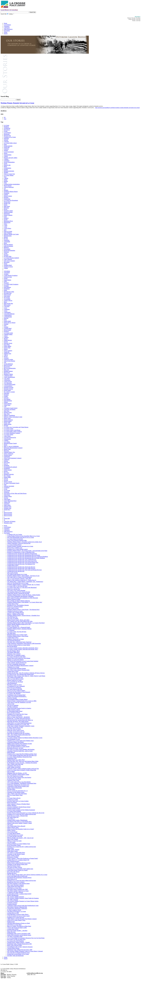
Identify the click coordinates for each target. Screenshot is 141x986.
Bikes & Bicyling (8, 303)
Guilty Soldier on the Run (13, 767)
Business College (8, 374)
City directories (8, 383)
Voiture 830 (7, 502)
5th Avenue (7, 297)
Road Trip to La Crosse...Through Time (17, 815)
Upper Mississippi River (10, 500)
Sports (5, 163)
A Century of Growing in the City (16, 731)
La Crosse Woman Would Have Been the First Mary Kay (22, 755)
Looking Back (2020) (12, 671)
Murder (6, 338)
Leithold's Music (8, 334)
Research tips (7, 135)
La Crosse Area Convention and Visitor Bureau (16, 427)
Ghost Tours (7, 405)
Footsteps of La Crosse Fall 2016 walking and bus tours (21, 814)
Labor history (7, 436)
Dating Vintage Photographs (14, 787)
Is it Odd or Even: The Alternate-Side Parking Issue (20, 674)
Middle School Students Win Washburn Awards (19, 743)
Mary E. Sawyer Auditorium (11, 446)
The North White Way (13, 817)
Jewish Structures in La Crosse (15, 835)
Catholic (6, 178)
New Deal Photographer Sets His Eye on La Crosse (20, 537)
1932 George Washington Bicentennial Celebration (20, 596)
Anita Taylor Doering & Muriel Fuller (17, 540)
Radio (5, 290)
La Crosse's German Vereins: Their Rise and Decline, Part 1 (22, 649)
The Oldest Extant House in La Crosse (17, 574)
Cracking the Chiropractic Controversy (17, 908)
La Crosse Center (8, 333)
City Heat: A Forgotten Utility (15, 936)
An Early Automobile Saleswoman (16, 664)
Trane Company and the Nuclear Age (16, 662)
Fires (5, 325)
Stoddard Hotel (8, 265)
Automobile (7, 241)
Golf (5, 406)
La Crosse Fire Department (11, 200)
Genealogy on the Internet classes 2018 (17, 864)
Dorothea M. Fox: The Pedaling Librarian (18, 605)
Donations (6, 193)
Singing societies (8, 212)
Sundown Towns (8, 266)
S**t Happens (10, 630)
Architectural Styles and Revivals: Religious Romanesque (22, 553)
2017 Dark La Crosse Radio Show (16, 852)
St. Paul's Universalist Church (11, 483)
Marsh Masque (11, 752)
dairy (5, 230)
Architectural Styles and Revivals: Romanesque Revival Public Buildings (26, 558)
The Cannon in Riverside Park (15, 677)
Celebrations (7, 380)
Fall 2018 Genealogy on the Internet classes (18, 883)
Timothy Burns (8, 496)
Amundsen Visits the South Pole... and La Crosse (20, 751)
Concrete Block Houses (13, 948)
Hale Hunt (6, 411)
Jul (4, 117)
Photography (7, 222)
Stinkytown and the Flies (13, 589)
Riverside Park (8, 293)
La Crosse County (8, 428)
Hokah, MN (7, 422)
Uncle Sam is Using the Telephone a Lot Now (19, 702)
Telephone (6, 492)
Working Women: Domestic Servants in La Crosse (17, 103)
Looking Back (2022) (12, 603)
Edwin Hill (7, 518)
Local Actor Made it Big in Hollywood (17, 876)
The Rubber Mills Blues (13, 652)
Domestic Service (8, 389)
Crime (5, 227)
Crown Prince (7, 228)
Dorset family (7, 390)
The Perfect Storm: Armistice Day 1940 (17, 889)
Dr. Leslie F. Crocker (9, 392)
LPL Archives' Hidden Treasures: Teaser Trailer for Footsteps (23, 898)
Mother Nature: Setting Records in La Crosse (18, 863)
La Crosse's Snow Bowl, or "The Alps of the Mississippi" (22, 587)
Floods (5, 278)
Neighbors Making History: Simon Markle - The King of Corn (23, 575)
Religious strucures (9, 474)
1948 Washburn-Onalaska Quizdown (16, 745)
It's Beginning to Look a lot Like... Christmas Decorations (22, 762)
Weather (6, 172)
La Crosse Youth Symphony (11, 284)
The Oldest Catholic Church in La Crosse (18, 891)
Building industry (8, 371)
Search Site (3, 14)
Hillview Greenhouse (9, 415)
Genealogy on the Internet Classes (16, 854)
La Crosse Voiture (8, 434)
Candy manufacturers (9, 377)
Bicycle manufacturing (10, 368)
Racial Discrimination (9, 250)
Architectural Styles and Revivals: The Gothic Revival (21, 568)
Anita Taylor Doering (9, 361)
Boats (5, 243)
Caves (5, 308)
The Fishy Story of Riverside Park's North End (19, 642)
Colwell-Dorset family (9, 384)
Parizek (6, 341)
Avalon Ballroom (8, 364)
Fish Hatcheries (8, 400)
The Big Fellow (11, 789)
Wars (5, 177)
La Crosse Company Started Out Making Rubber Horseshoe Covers (24, 737)
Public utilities (7, 346)
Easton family (7, 321)
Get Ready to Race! (12, 902)
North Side (7, 147)
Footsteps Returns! (12, 904)
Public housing (8, 470)
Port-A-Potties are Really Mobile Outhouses (18, 600)
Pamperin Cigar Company (14, 653)
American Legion (8, 359)
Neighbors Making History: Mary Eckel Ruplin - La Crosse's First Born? (26, 623)
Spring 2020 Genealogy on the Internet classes (19, 935)
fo (4, 520)
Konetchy (6, 331)
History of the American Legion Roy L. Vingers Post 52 (21, 580)
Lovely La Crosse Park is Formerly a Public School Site (21, 770)
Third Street (7, 495)
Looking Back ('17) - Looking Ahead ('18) (18, 860)
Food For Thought (12, 698)
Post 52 (6, 464)
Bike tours (6, 369)
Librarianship (7, 439)
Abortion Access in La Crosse (15, 611)
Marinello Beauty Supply (10, 443)
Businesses (7, 134)
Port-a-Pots (7, 462)
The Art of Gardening (12, 705)
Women (6, 150)
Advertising (7, 271)
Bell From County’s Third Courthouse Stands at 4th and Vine (23, 768)
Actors (5, 253)
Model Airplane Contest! (13, 709)
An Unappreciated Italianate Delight (16, 668)
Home (5, 23)
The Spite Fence (11, 633)
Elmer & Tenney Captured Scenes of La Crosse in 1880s (21, 701)
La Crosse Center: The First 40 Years (16, 631)
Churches (6, 141)
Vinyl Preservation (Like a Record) (16, 826)
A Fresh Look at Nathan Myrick (15, 612)
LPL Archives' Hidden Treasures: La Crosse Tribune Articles (22, 901)
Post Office (7, 344)
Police (5, 224)
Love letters (7, 442)
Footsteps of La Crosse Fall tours (15, 917)
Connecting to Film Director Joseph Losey (18, 786)
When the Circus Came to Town (15, 730)
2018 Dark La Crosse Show (14, 888)
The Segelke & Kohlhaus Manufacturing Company (20, 665)
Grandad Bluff (7, 328)
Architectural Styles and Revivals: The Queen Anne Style (22, 561)
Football (6, 327)
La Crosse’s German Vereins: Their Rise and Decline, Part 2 (22, 648)
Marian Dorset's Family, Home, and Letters (18, 620)
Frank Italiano (7, 280)
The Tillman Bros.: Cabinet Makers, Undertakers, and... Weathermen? (25, 581)
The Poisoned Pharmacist (13, 640)
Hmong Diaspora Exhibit (13, 599)
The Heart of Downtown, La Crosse (16, 911)
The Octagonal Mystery (13, 861)
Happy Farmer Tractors (13, 855)
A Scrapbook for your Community (16, 686)
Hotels (5, 204)
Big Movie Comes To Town (14, 684)
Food (5, 216)
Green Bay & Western (9, 409)
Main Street (7, 206)
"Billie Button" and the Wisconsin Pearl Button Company (22, 918)
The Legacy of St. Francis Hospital (16, 590)
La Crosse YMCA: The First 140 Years (17, 586)
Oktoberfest (7, 456)
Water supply (7, 505)
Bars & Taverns (8, 365)
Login (21, 964)
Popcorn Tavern (8, 343)
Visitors (6, 156)
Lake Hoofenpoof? (12, 683)
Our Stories (7, 30)
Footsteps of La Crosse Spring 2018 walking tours (20, 868)
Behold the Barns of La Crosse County (17, 634)
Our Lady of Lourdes (12, 618)
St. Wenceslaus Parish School (14, 711)
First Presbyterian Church (13, 865)
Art (5, 188)
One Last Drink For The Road (15, 681)
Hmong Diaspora (8, 419)
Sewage (6, 480)
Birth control (7, 305)
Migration (6, 207)
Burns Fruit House (12, 802)
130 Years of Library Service (14, 867)
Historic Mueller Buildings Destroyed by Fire (19, 624)
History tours (7, 418)
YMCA (6, 355)
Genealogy (7, 26)
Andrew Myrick (8, 300)
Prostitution (7, 468)
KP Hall (6, 425)
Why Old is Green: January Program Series (18, 670)
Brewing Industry (8, 244)
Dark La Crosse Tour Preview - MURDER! (18, 717)
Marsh (5, 445)
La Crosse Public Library (10, 143)
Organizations (7, 168)
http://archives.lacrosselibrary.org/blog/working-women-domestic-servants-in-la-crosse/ (117, 107)
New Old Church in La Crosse (15, 776)
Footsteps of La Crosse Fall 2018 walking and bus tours (21, 880)
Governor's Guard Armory (11, 408)
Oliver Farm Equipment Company (13, 458)
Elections (6, 394)
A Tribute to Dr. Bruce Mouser (15, 892)
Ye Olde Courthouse (12, 706)
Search (5, 33)
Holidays (6, 218)
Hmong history (8, 421)
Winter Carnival (11, 830)
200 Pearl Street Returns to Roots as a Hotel (18, 923)
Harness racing (8, 412)
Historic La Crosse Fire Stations (15, 659)
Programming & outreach (10, 467)
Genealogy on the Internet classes (15, 792)
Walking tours (7, 353)
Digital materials (8, 146)
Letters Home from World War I (15, 886)
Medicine (6, 247)
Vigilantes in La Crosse (13, 667)
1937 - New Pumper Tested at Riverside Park (19, 734)
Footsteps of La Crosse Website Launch (17, 549)
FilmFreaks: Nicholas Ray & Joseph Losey (18, 784)
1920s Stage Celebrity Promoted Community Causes (20, 726)
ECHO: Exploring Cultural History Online (18, 774)
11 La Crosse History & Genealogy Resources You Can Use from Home (25, 938)
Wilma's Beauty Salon (13, 827)
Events (5, 131)
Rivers (5, 209)
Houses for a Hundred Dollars (15, 606)
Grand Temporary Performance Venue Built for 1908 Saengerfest (24, 643)
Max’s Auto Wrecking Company (15, 885)
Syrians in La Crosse (12, 799)
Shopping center (8, 523)
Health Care (7, 203)
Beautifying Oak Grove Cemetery (16, 882)
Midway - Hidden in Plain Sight (15, 614)
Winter (5, 179)
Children (6, 159)
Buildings (6, 126)
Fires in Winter (11, 771)
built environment (8, 246)
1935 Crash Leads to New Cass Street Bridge (19, 782)
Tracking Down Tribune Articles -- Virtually (18, 942)
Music (5, 166)
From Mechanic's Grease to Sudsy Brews (17, 914)
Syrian (5, 489)
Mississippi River (8, 221)
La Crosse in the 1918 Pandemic (15, 941)
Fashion (6, 194)
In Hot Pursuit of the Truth (14, 779)
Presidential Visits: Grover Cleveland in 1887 (18, 933)
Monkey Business (11, 805)
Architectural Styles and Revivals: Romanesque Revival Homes (23, 555)
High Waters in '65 (12, 879)
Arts (5, 362)
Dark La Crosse (8, 231)
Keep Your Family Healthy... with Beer (17, 930)
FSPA (5, 281)
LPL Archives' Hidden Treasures (15, 896)
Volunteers (6, 503)
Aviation (6, 274)
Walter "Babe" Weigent (13, 849)
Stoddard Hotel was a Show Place (16, 759)
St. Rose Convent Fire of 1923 (15, 727)
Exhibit (6, 396)
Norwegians (7, 249)
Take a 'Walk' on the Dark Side (15, 764)
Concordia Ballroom (9, 313)
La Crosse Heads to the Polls (14, 689)
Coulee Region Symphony (11, 275)
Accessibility (7, 299)
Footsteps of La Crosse (10, 137)
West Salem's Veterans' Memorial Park (17, 907)
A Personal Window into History (15, 742)
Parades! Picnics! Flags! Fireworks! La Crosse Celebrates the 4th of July (25, 812)
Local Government (9, 151)
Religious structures (9, 171)
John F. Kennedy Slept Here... (15, 715)
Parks (5, 144)
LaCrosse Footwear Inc (10, 437)
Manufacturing (8, 235)
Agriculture (7, 272)
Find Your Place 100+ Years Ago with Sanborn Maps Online (22, 761)
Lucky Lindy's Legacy (13, 608)
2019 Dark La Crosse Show (14, 924)
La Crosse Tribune (8, 175)
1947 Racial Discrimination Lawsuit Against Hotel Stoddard (22, 661)
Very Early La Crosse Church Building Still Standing (21, 749)
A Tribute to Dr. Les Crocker (14, 534)
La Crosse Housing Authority (11, 258)
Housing (6, 197)
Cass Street (7, 378)
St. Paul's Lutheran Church (14, 910)
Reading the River (12, 873)
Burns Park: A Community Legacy (16, 655)
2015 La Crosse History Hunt (14, 795)
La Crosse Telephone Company (12, 433)
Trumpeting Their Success (14, 765)
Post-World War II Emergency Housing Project (19, 877)
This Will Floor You (12, 617)
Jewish (5, 219)
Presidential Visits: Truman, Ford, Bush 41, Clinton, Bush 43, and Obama (26, 676)
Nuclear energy (8, 455)
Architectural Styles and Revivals (15, 571)
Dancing (6, 318)
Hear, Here (7, 414)
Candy (5, 225)
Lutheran (6, 337)
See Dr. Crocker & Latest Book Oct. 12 (17, 790)
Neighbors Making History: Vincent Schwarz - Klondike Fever (23, 615)
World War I (7, 509)
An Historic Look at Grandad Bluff (16, 695)
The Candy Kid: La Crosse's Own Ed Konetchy (19, 577)
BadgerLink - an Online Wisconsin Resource (18, 718)
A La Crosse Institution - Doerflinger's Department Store (21, 783)
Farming (6, 324)
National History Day (9, 452)
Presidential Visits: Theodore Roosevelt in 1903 (19, 944)
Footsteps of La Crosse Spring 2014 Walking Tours (20, 740)
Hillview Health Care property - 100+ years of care (20, 838)
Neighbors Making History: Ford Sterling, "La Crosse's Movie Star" (24, 602)
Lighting (6, 440)
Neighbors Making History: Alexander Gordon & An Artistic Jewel (24, 542)
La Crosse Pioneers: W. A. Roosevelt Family (18, 627)
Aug (5, 119)
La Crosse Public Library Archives (13, 431)
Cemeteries (7, 309)
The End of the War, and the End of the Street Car (20, 720)
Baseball (6, 255)
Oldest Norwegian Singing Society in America (19, 708)
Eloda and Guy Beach (9, 322)
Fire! (8, 796)
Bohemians (7, 213)
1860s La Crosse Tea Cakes (14, 840)
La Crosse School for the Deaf (15, 539)
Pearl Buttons (7, 287)
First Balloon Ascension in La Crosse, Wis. (18, 724)
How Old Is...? (11, 818)
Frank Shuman (8, 403)
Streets (5, 153)
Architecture (7, 128)
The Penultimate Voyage (13, 739)
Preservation (7, 202)
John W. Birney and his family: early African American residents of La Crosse (27, 874)
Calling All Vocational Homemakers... (17, 696)
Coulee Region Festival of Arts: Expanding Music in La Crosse (23, 536)
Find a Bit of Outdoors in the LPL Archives (18, 733)
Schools (6, 140)
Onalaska (6, 285)
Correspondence (8, 386)
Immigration (7, 199)
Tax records (7, 490)
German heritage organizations (12, 184)
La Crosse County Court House (12, 430)
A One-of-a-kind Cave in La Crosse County (18, 916)
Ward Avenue (7, 294)
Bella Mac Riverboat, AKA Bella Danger (17, 721)
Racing (6, 471)
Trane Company (8, 350)
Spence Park (7, 347)
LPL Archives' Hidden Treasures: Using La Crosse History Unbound (25, 951)
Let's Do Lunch (11, 842)
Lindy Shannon (8, 259)
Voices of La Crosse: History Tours (16, 920)
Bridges (6, 181)
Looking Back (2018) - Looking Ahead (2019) (19, 893)
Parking (6, 461)
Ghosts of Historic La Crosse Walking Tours (18, 843)
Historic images (8, 196)
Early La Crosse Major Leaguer (15, 678)
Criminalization (8, 316)
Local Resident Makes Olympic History (17, 699)
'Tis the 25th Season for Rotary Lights (17, 927)
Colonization (7, 312)
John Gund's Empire (12, 572)
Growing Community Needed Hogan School (18, 807)
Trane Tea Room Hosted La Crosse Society (18, 746)
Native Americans (8, 453)
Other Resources (8, 29)
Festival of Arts (8, 277)
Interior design (7, 424)
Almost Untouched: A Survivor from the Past (18, 543)
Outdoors (6, 149)
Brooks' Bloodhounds (12, 895)
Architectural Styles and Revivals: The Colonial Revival (21, 559)
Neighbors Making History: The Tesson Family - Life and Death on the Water (27, 550)
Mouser (6, 237)
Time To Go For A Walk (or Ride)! (16, 690)
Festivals (6, 397)
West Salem (7, 296)
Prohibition (7, 288)
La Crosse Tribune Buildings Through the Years (19, 757)
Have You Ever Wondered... (14, 687)
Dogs (5, 319)
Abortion (6, 358)
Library (6, 336)
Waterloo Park (7, 506)
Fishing (6, 402)
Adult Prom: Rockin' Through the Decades (18, 593)
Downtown (7, 129)
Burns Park (7, 372)
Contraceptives (8, 315)
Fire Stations (7, 399)
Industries (6, 138)
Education (6, 393)
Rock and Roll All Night (13, 712)
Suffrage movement (9, 486)
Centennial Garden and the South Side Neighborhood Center (23, 905)
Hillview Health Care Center (11, 234)
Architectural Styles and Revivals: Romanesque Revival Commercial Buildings (27, 556)
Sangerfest (6, 240)
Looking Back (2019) (12, 929)
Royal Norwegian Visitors (14, 845)
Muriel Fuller (7, 449)
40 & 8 (6, 356)
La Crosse (6, 125)
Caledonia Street (8, 375)
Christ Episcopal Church (13, 736)
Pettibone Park (11, 921)
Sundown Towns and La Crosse (15, 639)
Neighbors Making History (11, 191)
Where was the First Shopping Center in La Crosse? (20, 829)
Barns (5, 302)
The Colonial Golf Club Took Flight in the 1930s (19, 621)
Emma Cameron (8, 215)
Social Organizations (9, 162)
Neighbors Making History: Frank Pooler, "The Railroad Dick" (23, 609)
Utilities (6, 268)
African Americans (9, 187)
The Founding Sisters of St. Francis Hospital (18, 592)
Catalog (10, 14)
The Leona (10, 824)
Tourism (6, 498)
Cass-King (6, 306)
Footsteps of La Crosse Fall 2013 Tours (17, 714)
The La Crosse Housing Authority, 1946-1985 (19, 578)
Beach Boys (7, 366)
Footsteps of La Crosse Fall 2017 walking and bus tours (21, 846)
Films (5, 182)
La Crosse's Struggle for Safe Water (16, 656)
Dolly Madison (8, 232)
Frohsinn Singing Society (13, 808)
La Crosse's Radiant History (14, 544)
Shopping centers (8, 210)
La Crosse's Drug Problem (14, 811)
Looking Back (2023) (12, 565)
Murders (6, 190)
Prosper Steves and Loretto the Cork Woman (18, 658)
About (5, 32)
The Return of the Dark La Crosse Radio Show (19, 821)
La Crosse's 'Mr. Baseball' (13, 693)
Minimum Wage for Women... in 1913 (17, 773)
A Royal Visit (10, 704)
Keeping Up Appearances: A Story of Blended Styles (21, 552)
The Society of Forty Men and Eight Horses (15, 493)
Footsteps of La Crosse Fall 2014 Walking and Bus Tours (22, 754)
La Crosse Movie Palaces (13, 833)
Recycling (6, 472)
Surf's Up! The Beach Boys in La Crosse (17, 583)
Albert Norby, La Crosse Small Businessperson (19, 723)
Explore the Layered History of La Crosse (18, 954)
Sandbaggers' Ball (11, 758)
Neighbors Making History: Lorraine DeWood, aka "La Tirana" (23, 584)
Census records (8, 381)
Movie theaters (8, 185)
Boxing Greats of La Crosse (14, 680)
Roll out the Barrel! (12, 646)
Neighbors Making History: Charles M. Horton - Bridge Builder (23, 595)
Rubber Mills (7, 477)
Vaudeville (6, 352)
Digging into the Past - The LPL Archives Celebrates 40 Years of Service (26, 673)
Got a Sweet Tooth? (12, 832)
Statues (6, 349)
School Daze (10, 848)
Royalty (6, 238)
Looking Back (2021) (12, 637)
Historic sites (7, 165)
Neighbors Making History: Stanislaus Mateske (19, 628)
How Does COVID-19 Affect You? (16, 939)
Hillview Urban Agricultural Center (13, 417)
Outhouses (6, 459)
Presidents (6, 465)
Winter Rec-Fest (11, 932)
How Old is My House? (13, 871)
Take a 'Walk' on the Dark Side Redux (17, 793)
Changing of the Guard (13, 780)
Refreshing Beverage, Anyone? (15, 748)
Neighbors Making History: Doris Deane (17, 636)
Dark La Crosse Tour (9, 174)
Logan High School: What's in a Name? (17, 870)
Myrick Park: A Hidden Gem (14, 547)
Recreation (6, 262)
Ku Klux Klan (7, 256)
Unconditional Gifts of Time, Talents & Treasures (20, 946)
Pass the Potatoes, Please (13, 650)
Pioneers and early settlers (10, 157)
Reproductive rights (9, 291)
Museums (6, 450)
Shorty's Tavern (8, 481)
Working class (7, 508)
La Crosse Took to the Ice (13, 798)
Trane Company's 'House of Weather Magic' (18, 804)
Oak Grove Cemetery (9, 260)
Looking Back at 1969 (13, 913)
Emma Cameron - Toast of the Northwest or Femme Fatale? (22, 858)
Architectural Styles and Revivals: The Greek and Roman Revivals (24, 570)
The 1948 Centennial (12, 899)
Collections (7, 27)
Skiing (5, 263)
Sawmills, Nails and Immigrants (15, 955)
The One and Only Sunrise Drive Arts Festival (19, 777)
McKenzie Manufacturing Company (13, 447)
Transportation (7, 154)
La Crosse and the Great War (14, 836)
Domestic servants (8, 387)
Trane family (7, 499)
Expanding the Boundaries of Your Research (18, 692)
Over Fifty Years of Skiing (14, 729)
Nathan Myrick (8, 340)
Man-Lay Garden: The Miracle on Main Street (19, 926)
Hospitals (6, 283)
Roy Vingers (7, 475)
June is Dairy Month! (12, 839)
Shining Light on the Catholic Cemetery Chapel (19, 823)
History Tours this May (13, 625)
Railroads (6, 252)
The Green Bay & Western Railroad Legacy (18, 952)
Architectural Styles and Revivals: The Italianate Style (21, 564)
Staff (5, 484)
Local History (7, 24)
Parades (6, 169)
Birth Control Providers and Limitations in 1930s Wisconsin (22, 597)
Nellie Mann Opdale (12, 851)
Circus (5, 311)
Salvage (6, 478)
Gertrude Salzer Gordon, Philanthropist (17, 820)
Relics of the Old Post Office (14, 945)
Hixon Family (7, 330)
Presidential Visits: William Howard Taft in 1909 (19, 949)
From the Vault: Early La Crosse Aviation (17, 801)
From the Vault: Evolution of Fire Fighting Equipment (21, 810)
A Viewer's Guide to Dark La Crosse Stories (18, 645)
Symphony (7, 487)
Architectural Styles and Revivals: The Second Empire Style (22, 562)
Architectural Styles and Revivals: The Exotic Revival (21, 567)
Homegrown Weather (12, 857)
